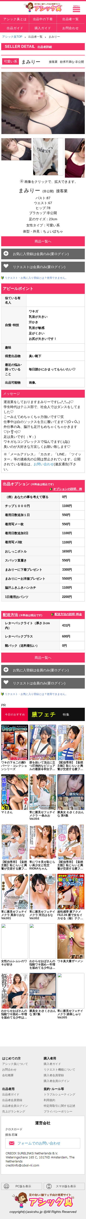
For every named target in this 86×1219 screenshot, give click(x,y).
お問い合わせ (44, 464)
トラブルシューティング (59, 1094)
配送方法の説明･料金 (68, 614)
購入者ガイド (52, 1064)
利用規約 (49, 1100)
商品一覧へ (43, 241)
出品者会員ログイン (15, 1105)
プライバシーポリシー (58, 1111)
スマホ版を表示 (66, 1186)
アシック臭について (15, 1064)
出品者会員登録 (12, 1100)
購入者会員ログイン (57, 1081)
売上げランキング (13, 1111)
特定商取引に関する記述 (59, 1105)
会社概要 (8, 1075)
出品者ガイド (10, 1094)
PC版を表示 (23, 1186)
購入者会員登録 (54, 1075)
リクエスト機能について (59, 1069)
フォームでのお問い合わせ (38, 1143)
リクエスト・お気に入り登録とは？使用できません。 (36, 277)
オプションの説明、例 (67, 489)
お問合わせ (9, 1069)
